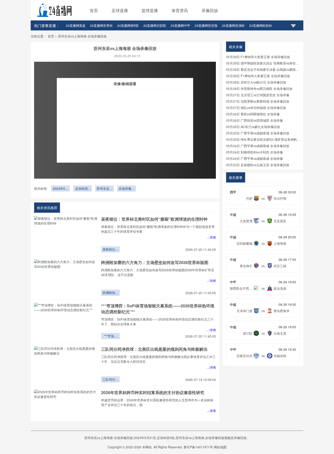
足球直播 (120, 10)
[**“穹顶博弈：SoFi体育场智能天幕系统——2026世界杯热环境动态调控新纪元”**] (66, 321)
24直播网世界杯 (101, 25)
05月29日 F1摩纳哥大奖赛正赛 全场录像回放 (258, 56)
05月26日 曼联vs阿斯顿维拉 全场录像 (253, 114)
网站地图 (220, 447)
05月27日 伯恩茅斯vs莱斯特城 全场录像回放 (257, 101)
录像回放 (210, 10)
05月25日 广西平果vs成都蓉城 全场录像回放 (257, 133)
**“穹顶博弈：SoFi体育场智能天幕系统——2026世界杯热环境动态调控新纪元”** (110, 336)
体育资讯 (180, 10)
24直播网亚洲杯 (233, 25)
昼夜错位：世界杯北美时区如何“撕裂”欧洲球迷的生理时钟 (154, 219)
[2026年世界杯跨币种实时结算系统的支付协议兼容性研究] (66, 408)
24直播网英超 (75, 25)
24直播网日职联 (154, 25)
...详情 (211, 237)
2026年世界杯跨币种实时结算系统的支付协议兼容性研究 (152, 392)
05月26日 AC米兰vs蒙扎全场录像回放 (253, 126)
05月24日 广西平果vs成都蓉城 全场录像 (254, 158)
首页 (94, 10)
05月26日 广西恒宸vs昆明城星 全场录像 (254, 120)
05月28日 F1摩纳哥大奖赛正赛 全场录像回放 (258, 76)
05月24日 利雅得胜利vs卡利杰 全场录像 (254, 152)
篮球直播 (150, 10)
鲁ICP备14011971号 (198, 447)
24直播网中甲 (180, 25)
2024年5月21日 (60, 189)
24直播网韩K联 (128, 25)
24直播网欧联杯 (260, 25)
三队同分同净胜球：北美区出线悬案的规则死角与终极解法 (154, 349)
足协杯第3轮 (82, 189)
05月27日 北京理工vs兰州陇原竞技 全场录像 (257, 95)
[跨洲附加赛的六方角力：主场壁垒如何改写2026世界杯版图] (66, 277)
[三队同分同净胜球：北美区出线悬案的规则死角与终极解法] (66, 364)
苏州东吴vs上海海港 (104, 189)
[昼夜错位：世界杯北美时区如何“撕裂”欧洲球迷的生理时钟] (66, 234)
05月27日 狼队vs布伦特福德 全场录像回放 (256, 107)
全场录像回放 (127, 189)
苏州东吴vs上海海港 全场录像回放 (82, 36)
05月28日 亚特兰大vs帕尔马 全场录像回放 (256, 82)
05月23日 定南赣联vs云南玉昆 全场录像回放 (257, 165)
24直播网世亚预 (206, 25)
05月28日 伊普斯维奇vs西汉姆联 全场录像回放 (259, 88)
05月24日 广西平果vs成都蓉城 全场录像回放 (257, 145)
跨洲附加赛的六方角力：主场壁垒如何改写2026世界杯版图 (154, 262)
